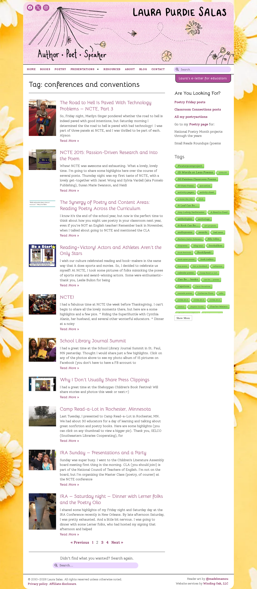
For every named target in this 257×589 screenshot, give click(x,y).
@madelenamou (217, 579)
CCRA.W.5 (215, 300)
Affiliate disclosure (62, 584)
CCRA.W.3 (183, 300)
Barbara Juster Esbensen (190, 239)
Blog (143, 69)
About (130, 69)
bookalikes (215, 245)
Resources (112, 69)
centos (181, 306)
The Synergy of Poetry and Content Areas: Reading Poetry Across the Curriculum (105, 205)
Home (31, 69)
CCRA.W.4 (199, 300)
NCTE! (67, 297)
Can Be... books (188, 279)
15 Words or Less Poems (195, 172)
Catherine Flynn (205, 293)
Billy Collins (213, 239)
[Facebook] (30, 8)
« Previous (80, 542)
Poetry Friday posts (189, 102)
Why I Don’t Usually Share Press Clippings (104, 380)
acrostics (205, 185)
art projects (210, 225)
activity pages (186, 192)
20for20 (223, 172)
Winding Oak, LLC (215, 583)
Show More (183, 318)
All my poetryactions (191, 117)
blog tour (198, 245)
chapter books (197, 306)
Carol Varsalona (202, 286)
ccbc (221, 293)
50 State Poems (186, 185)
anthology (204, 219)
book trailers (207, 259)
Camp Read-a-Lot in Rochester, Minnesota (105, 409)
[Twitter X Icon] (38, 8)
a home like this (185, 199)
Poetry (60, 69)
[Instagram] (46, 8)
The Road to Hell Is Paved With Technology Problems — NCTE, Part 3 (105, 106)
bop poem (182, 266)
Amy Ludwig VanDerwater (191, 212)
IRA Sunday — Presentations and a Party (103, 453)
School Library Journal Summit (93, 341)
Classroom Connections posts (197, 109)
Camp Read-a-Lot (208, 273)
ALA (201, 199)
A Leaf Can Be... (188, 205)
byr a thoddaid (200, 266)
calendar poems (186, 272)
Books (45, 69)
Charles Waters (218, 306)
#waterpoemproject (190, 165)
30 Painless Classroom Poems (197, 179)
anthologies (185, 218)
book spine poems (186, 259)
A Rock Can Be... (188, 225)
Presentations (83, 69)
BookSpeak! (204, 252)
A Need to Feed (219, 212)
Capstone (183, 286)
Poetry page (198, 124)
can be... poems (211, 279)
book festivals (184, 252)
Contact (158, 69)
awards (203, 232)
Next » (117, 542)
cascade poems (185, 293)
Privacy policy (38, 584)
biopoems (183, 246)
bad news (218, 232)
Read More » (69, 141)
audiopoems (185, 232)
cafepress (217, 266)
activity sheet (207, 192)
